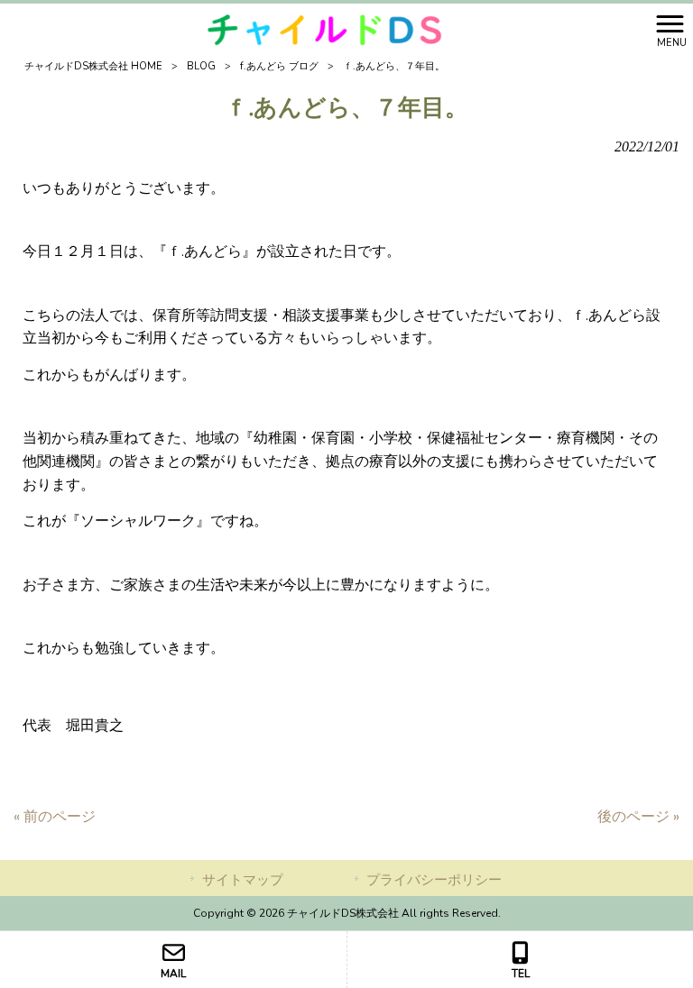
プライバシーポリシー (434, 880)
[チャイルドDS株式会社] (324, 30)
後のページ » (638, 817)
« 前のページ (55, 817)
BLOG (201, 66)
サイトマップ (242, 880)
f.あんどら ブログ (279, 66)
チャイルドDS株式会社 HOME (93, 66)
